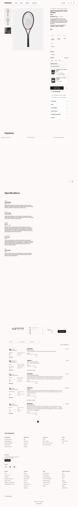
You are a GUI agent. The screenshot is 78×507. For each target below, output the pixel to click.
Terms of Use (46, 484)
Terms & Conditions (47, 478)
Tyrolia (63, 475)
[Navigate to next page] (39, 422)
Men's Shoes (7, 444)
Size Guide (66, 57)
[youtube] (11, 467)
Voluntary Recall (46, 482)
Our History (26, 475)
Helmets (25, 444)
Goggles (25, 446)
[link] (69, 3)
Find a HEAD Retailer (56, 91)
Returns (6, 476)
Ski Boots (26, 441)
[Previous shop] (69, 181)
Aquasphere (65, 487)
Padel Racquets (8, 441)
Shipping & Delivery (9, 478)
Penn (63, 473)
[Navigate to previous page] (39, 421)
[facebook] (15, 467)
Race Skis (26, 442)
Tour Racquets (53, 8)
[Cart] (74, 3)
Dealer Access (27, 484)
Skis (25, 439)
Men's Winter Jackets (48, 442)
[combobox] (14, 342)
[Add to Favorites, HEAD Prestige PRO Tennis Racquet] (66, 88)
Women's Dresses (47, 444)
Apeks (63, 486)
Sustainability (27, 476)
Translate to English (31, 370)
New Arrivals (65, 441)
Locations (26, 486)
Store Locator (8, 480)
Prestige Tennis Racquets (62, 8)
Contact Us (7, 475)
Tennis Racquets (8, 439)
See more (11, 357)
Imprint (44, 486)
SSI (62, 478)
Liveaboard (64, 482)
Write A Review (62, 331)
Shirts (44, 439)
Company (26, 471)
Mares (63, 476)
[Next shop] (72, 181)
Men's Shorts (46, 441)
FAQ (5, 473)
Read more (37, 410)
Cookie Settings (46, 476)
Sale (63, 442)
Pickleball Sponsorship (10, 484)
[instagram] (6, 467)
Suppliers (26, 487)
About (25, 473)
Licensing (26, 482)
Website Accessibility (9, 482)
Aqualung (64, 484)
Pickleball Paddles (9, 442)
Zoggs (63, 480)
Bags (63, 439)
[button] (59, 66)
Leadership (26, 478)
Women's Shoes (8, 446)
